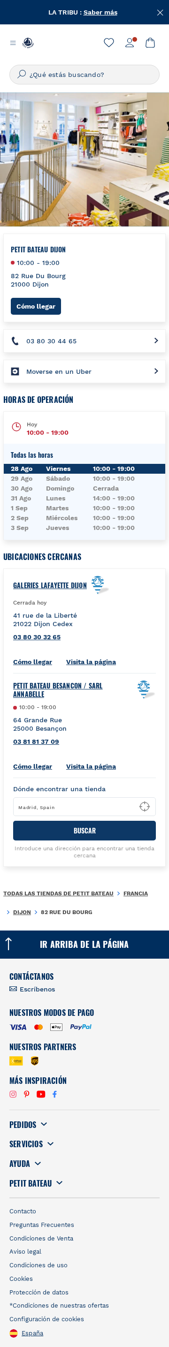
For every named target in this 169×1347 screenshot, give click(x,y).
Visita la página (91, 662)
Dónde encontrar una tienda (59, 789)
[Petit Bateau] (28, 42)
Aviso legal (25, 1251)
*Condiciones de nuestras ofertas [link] (59, 1305)
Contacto (22, 1211)
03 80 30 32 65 (37, 637)
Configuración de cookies (46, 1319)
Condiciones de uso (38, 1265)
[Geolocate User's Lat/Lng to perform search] (144, 806)
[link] (109, 42)
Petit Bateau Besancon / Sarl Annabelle (58, 689)
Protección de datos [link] (39, 1292)
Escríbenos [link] (37, 989)
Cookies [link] (21, 1278)
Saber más (100, 12)
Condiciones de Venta (41, 1238)
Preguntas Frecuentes (41, 1224)
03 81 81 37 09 (36, 741)
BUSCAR (85, 830)
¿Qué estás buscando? (67, 74)
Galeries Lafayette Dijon (50, 585)
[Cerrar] (160, 11)
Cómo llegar (38, 306)
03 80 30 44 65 (51, 341)
